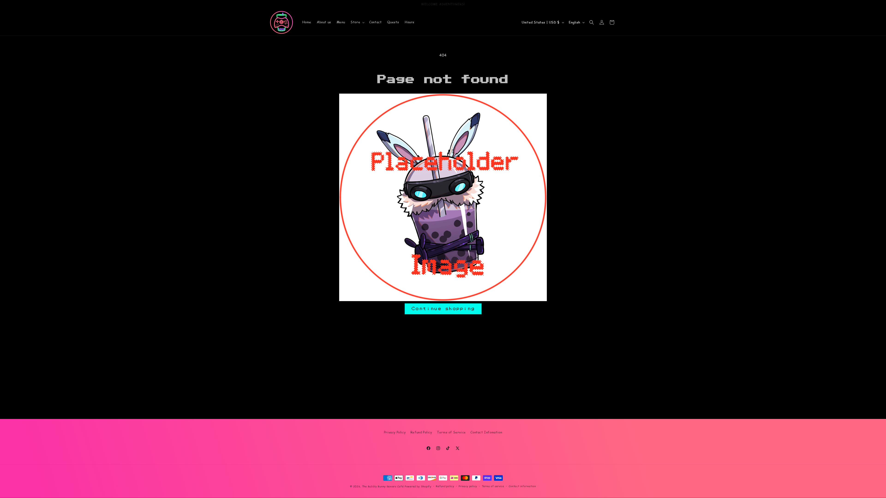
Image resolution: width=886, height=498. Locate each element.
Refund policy (445, 486)
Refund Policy (421, 432)
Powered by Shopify (418, 486)
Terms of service (493, 486)
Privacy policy (468, 486)
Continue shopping (443, 309)
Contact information (522, 486)
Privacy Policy (395, 432)
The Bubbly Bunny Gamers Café (383, 486)
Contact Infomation (486, 432)
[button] (357, 22)
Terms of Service (451, 432)
